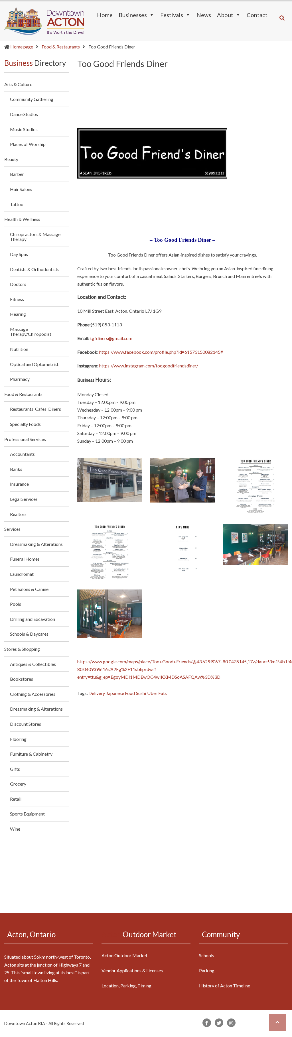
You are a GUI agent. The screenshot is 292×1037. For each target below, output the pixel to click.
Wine (15, 828)
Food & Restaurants (61, 46)
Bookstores (21, 679)
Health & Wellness (22, 219)
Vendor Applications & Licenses (132, 970)
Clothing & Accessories (32, 694)
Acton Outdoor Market (124, 955)
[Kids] (182, 552)
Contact (257, 14)
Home (105, 14)
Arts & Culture (18, 84)
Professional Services (25, 439)
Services (12, 529)
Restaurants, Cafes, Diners (35, 409)
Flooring (18, 739)
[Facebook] (206, 1022)
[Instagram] (231, 1022)
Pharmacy (20, 379)
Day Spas (19, 254)
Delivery (96, 693)
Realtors (18, 514)
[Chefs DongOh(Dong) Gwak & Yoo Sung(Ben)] (182, 480)
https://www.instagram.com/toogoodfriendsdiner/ (148, 365)
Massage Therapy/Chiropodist (30, 331)
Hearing (18, 314)
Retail (15, 799)
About (225, 14)
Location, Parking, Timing (126, 985)
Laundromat (22, 574)
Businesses (133, 14)
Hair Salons (21, 189)
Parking (206, 970)
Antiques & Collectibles (33, 664)
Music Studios (24, 129)
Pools (15, 604)
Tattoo (16, 204)
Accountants (22, 454)
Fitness (17, 299)
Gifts (15, 769)
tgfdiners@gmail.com (111, 338)
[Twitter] (219, 1022)
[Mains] (109, 552)
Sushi (141, 693)
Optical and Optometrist (34, 364)
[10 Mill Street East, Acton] (109, 479)
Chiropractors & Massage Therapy (35, 236)
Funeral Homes (25, 559)
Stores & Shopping (22, 649)
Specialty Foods (25, 424)
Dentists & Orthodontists (34, 269)
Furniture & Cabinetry (31, 754)
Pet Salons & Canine (29, 589)
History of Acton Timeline (224, 985)
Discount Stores (25, 724)
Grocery (18, 783)
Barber (17, 174)
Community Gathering (31, 99)
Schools (206, 955)
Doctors (18, 284)
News (203, 14)
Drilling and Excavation (32, 619)
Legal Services (24, 499)
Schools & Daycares (29, 634)
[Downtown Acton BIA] (44, 20)
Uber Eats (157, 693)
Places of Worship (28, 144)
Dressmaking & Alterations (36, 544)
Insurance (19, 484)
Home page (21, 46)
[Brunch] (255, 486)
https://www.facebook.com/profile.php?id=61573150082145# (161, 352)
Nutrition (19, 349)
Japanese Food (120, 693)
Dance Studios (24, 114)
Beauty (11, 159)
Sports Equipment (27, 813)
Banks (16, 469)
